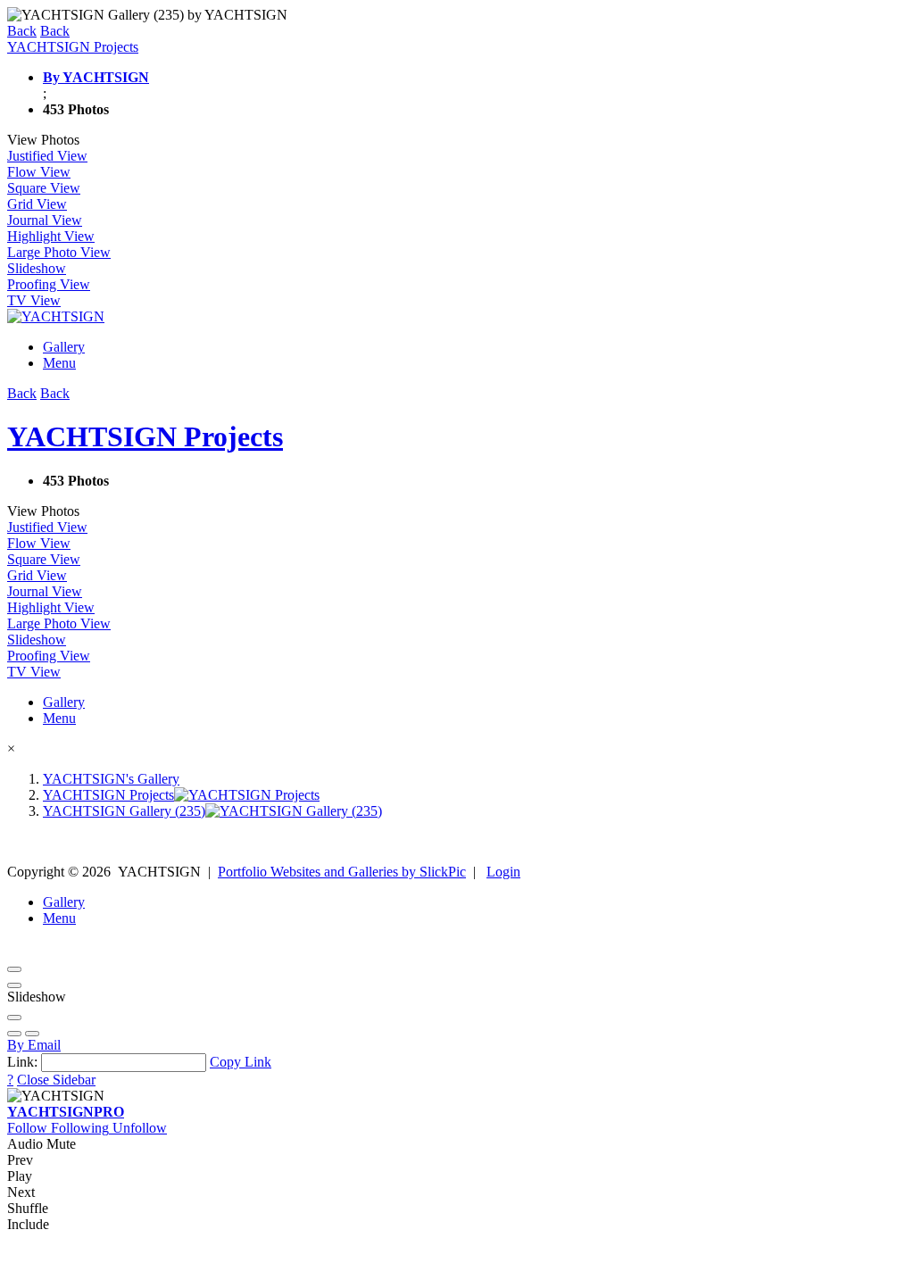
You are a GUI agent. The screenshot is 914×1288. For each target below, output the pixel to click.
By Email (34, 1044)
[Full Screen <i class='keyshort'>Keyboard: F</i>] (14, 985)
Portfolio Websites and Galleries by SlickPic (342, 871)
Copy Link (240, 1061)
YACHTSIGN (65, 1111)
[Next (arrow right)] (32, 1033)
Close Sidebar (56, 1079)
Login (503, 871)
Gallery (64, 346)
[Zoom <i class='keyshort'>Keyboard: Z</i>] (14, 1017)
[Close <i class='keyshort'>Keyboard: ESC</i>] (14, 969)
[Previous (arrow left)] (14, 1033)
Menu (59, 362)
